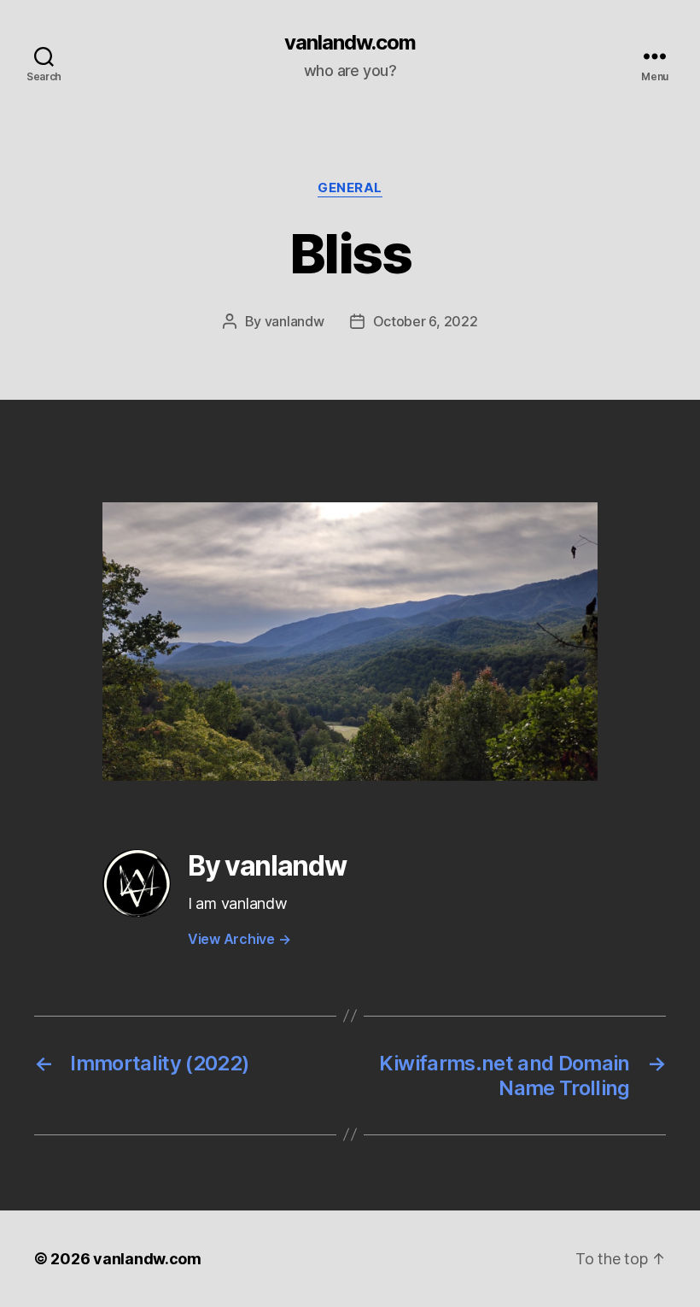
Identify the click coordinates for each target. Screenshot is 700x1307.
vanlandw (294, 321)
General (350, 188)
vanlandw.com (350, 42)
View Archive (239, 938)
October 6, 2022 (425, 321)
